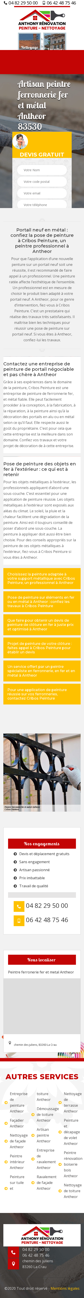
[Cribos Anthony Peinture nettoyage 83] (42, 19)
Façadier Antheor (17, 1123)
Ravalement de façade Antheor (44, 1182)
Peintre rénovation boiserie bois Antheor (72, 1164)
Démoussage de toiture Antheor (44, 1114)
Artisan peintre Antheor (44, 1135)
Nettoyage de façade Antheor (18, 1141)
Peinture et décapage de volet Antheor (72, 1132)
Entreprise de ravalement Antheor (44, 1159)
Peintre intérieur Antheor (17, 1162)
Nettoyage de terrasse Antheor (72, 1102)
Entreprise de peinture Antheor (18, 1102)
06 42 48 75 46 (61, 3)
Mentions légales (65, 1288)
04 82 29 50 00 (22, 3)
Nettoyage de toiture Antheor (72, 1191)
